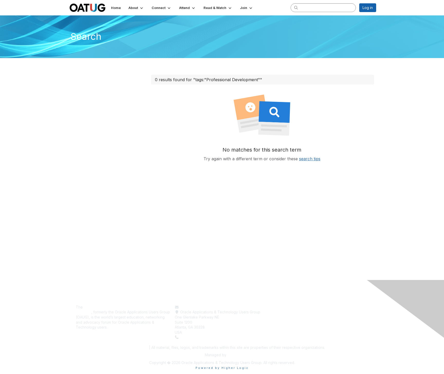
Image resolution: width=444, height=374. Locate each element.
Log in (368, 7)
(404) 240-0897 (194, 337)
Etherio (233, 355)
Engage (279, 317)
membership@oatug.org (200, 307)
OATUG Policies (133, 347)
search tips (309, 158)
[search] (296, 7)
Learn (278, 312)
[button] (136, 8)
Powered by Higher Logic (222, 368)
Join (277, 322)
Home (278, 307)
